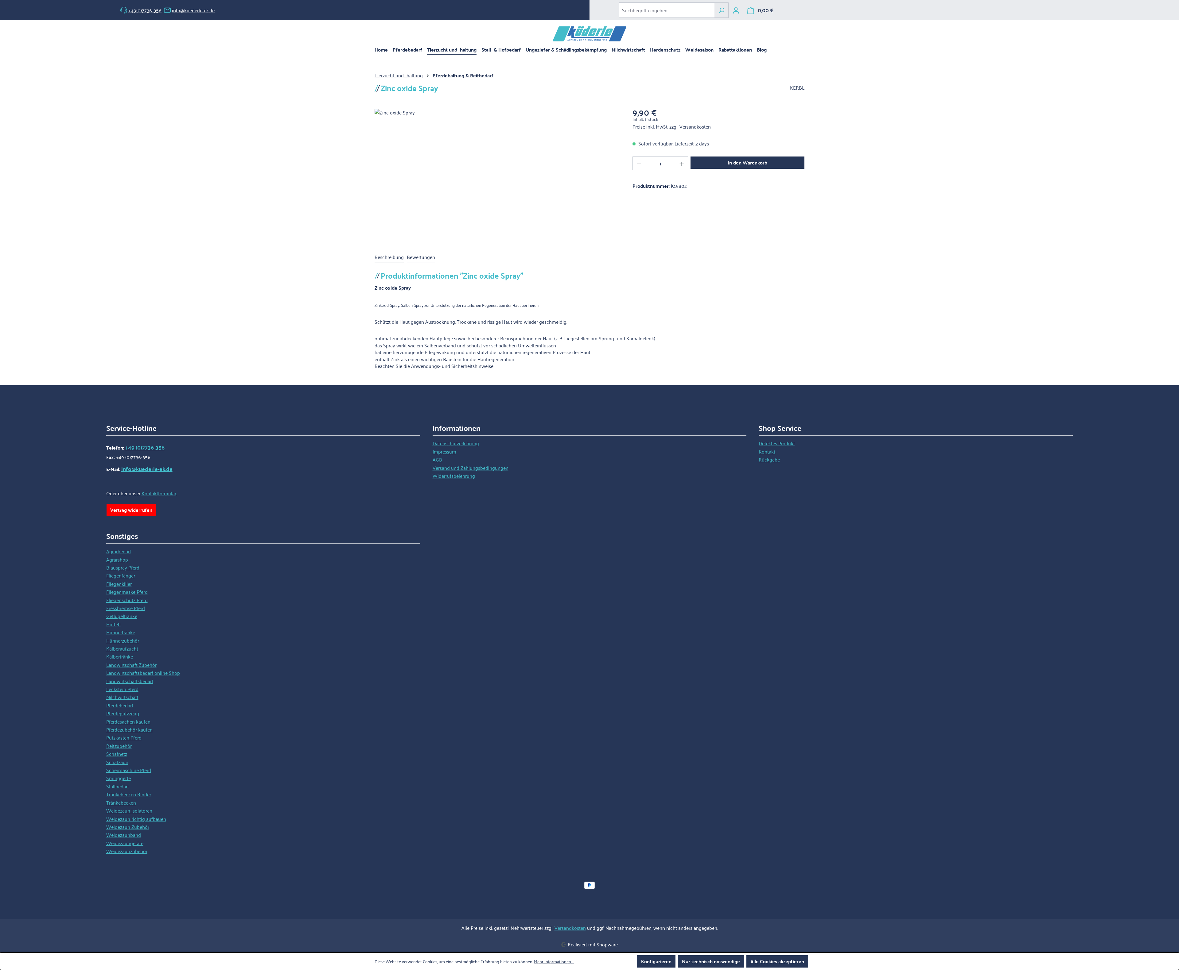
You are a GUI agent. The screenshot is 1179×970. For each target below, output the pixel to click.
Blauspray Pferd (122, 567)
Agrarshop (117, 559)
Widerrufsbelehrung (454, 475)
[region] (497, 175)
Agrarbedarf (118, 551)
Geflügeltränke (121, 616)
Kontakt (767, 451)
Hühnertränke (120, 632)
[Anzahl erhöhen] (681, 163)
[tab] (389, 257)
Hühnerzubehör (122, 640)
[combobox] (666, 10)
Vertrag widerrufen (131, 509)
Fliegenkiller (119, 583)
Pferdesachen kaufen (128, 721)
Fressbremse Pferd (125, 608)
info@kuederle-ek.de (193, 10)
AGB (437, 459)
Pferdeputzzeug (122, 713)
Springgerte (118, 778)
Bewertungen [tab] (421, 257)
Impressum (444, 451)
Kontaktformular (159, 493)
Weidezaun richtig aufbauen (136, 818)
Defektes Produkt (777, 443)
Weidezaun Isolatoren (129, 810)
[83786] (497, 175)
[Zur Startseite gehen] (589, 33)
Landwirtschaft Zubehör (131, 664)
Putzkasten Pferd (124, 737)
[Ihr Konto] (736, 10)
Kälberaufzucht (122, 648)
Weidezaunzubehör (126, 851)
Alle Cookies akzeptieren (777, 961)
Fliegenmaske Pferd (127, 591)
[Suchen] (721, 10)
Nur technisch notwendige (711, 961)
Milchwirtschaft (122, 697)
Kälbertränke (119, 656)
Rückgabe (769, 459)
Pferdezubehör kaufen (129, 729)
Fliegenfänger (120, 575)
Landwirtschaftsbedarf (129, 681)
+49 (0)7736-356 (145, 447)
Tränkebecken (121, 802)
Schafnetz (116, 753)
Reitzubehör (119, 745)
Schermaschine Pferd (128, 770)
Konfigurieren (656, 961)
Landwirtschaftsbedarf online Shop (143, 672)
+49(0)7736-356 (144, 10)
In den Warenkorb (747, 162)
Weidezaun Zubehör (127, 826)
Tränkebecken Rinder (128, 794)
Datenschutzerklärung (456, 443)
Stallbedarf (117, 786)
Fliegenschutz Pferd (127, 600)
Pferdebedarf (119, 705)
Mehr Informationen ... (554, 961)
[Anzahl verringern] (638, 163)
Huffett (113, 624)
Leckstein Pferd (122, 689)
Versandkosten (570, 927)
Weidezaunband (123, 834)
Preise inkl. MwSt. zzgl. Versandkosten (671, 126)
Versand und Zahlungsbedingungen (470, 467)
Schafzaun (117, 762)
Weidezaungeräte (124, 843)
